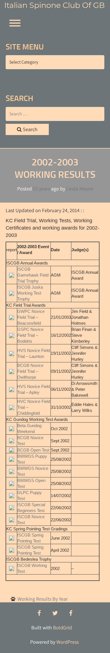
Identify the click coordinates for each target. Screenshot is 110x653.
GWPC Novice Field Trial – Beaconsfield (31, 317)
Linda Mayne (79, 188)
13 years (41, 188)
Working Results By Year (42, 599)
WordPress (67, 642)
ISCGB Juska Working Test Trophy (30, 293)
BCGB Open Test (33, 450)
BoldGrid (62, 627)
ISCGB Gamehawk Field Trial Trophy (33, 275)
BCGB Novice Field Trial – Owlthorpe (30, 371)
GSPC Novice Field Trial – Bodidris (30, 335)
